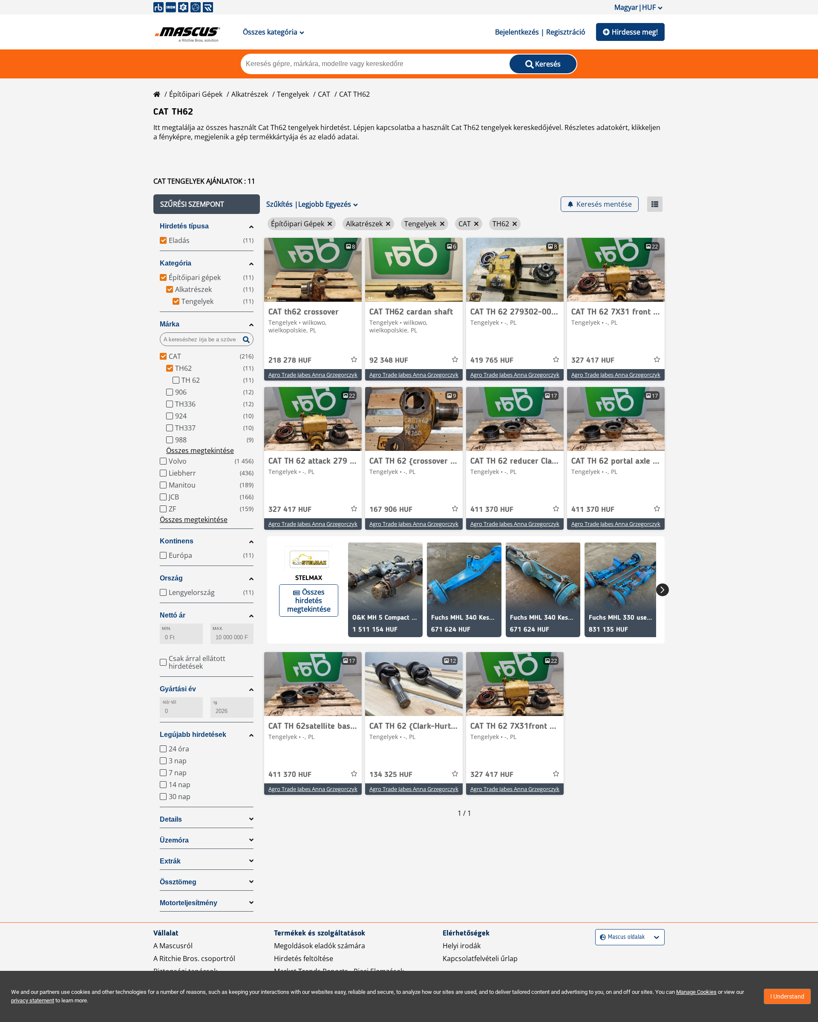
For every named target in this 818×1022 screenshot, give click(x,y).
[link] (313, 270)
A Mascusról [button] (173, 945)
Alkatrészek (249, 94)
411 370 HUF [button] (491, 510)
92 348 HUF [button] (388, 360)
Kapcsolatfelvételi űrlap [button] (480, 958)
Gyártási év (178, 689)
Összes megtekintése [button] (200, 450)
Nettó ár (172, 615)
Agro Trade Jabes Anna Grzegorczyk (312, 374)
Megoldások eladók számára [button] (319, 945)
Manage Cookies (696, 992)
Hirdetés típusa (184, 226)
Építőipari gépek (195, 94)
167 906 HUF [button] (390, 510)
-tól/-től (169, 702)
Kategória (175, 263)
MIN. (166, 628)
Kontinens (176, 541)
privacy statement (32, 1000)
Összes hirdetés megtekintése (309, 600)
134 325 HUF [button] (390, 775)
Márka (169, 324)
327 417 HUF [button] (592, 360)
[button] (206, 204)
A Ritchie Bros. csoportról (194, 958)
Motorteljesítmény (188, 903)
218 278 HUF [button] (289, 360)
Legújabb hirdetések (193, 734)
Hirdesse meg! (635, 32)
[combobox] (601, 937)
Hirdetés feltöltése (303, 958)
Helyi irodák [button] (462, 945)
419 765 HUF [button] (491, 360)
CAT (324, 94)
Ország (171, 578)
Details (171, 819)
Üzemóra (174, 840)
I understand (787, 996)
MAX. (218, 628)
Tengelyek (293, 94)
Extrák (170, 861)
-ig (215, 702)
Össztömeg (178, 882)
